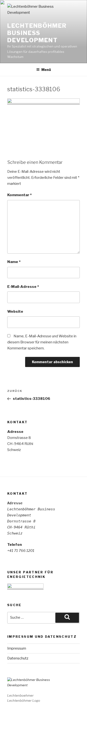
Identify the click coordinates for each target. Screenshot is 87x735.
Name (14, 262)
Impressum (16, 648)
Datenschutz (17, 658)
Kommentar (19, 195)
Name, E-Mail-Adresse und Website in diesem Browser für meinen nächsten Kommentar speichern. (41, 342)
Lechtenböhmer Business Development (37, 33)
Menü (46, 70)
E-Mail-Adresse (23, 286)
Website (15, 311)
